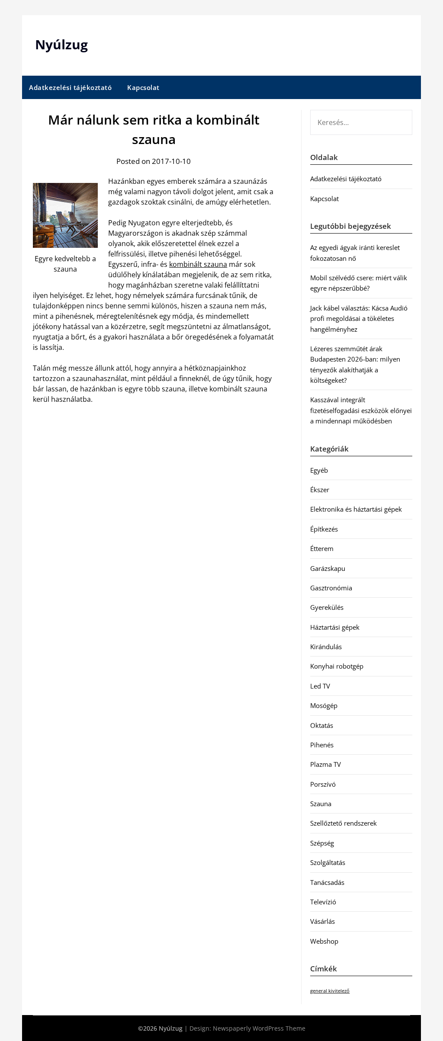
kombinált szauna (198, 264)
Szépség (322, 843)
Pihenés (322, 744)
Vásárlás (322, 921)
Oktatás (321, 725)
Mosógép (323, 705)
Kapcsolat (143, 87)
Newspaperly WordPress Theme (259, 1028)
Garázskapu (327, 568)
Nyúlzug (61, 44)
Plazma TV (325, 764)
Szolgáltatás (327, 862)
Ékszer (319, 489)
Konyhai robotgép (336, 666)
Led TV (320, 686)
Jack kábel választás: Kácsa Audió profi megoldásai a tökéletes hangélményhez (359, 318)
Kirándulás (326, 646)
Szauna (320, 803)
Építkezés (324, 529)
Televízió (323, 901)
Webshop (324, 941)
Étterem (322, 548)
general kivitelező (330, 991)
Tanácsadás (327, 882)
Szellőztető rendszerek (343, 823)
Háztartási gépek (335, 627)
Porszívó (323, 784)
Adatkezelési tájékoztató (70, 87)
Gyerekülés (326, 607)
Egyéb (319, 470)
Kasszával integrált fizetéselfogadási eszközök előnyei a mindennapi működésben (361, 410)
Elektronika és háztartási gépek (356, 509)
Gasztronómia (331, 587)
